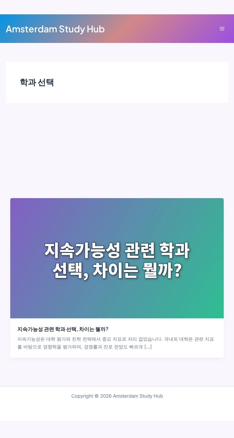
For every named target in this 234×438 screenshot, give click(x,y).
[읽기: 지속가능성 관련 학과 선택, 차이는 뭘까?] (116, 258)
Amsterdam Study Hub (55, 28)
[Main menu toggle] (221, 28)
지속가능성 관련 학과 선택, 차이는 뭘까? (62, 328)
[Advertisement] (117, 155)
